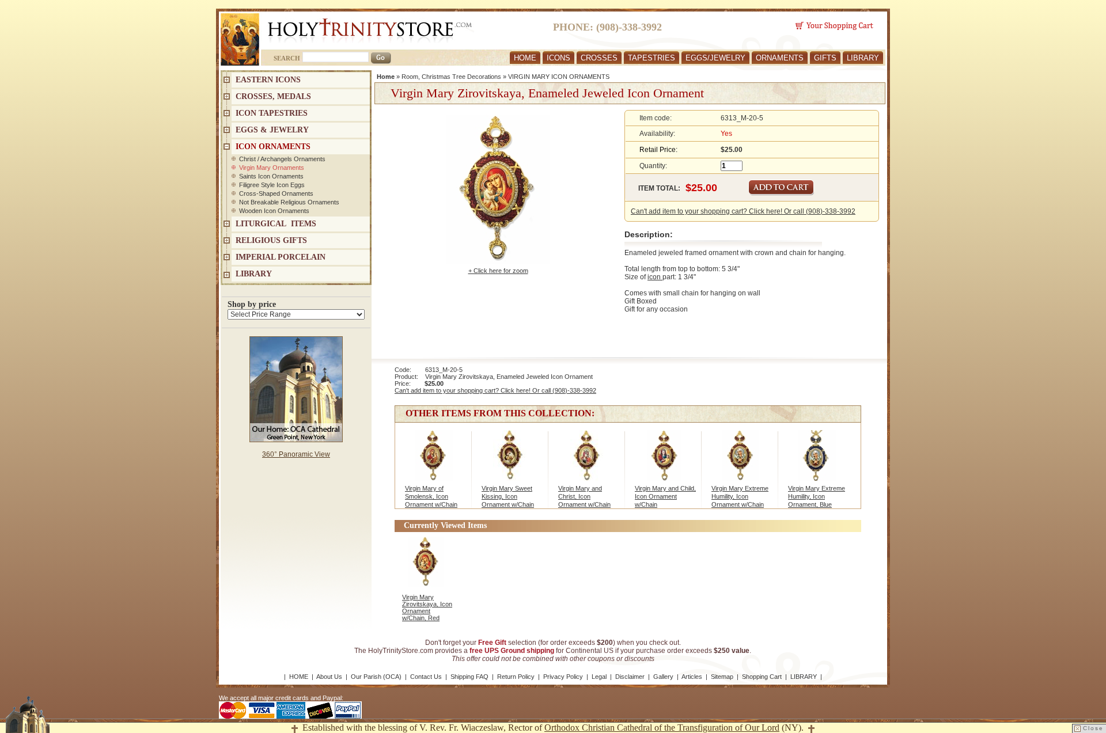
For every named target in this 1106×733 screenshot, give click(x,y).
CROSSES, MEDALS (273, 96)
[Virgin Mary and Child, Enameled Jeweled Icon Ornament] (664, 461)
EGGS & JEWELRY (272, 130)
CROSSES (599, 58)
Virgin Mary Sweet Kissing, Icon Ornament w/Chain (508, 496)
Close (1093, 728)
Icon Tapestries (272, 113)
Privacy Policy (563, 676)
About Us (329, 676)
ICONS (558, 58)
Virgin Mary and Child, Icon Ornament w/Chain (665, 496)
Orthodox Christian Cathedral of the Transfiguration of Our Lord (661, 727)
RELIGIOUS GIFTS (271, 240)
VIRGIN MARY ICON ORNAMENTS (558, 76)
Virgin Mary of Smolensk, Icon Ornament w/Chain (431, 496)
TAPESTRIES (651, 58)
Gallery (663, 676)
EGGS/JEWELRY (715, 58)
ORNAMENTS (780, 58)
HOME (525, 58)
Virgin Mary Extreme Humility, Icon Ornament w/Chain (739, 496)
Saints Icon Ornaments (271, 176)
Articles (691, 676)
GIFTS (825, 58)
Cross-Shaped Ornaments (276, 193)
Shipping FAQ (469, 676)
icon (654, 277)
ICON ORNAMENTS (273, 146)
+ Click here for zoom (498, 270)
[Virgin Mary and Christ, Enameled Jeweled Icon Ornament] (587, 461)
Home (386, 76)
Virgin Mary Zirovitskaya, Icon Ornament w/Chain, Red (427, 607)
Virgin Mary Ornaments (271, 167)
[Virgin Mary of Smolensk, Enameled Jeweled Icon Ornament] (434, 461)
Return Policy (516, 676)
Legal (599, 676)
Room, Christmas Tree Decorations (451, 76)
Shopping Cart (762, 676)
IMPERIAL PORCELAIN (280, 257)
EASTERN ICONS (268, 79)
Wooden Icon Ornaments (274, 210)
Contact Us (426, 676)
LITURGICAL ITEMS (276, 223)
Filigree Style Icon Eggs (272, 184)
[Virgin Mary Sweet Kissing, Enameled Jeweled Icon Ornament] (510, 461)
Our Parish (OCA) (376, 676)
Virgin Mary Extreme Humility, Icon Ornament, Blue (816, 496)
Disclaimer (630, 676)
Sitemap (722, 676)
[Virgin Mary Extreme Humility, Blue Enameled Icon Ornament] (817, 461)
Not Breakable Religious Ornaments (289, 202)
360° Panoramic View (296, 454)
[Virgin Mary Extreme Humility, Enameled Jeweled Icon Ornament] (740, 461)
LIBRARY (863, 58)
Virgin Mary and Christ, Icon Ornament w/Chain (584, 496)
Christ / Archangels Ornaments (282, 158)
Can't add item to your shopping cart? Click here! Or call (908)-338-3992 (743, 211)
